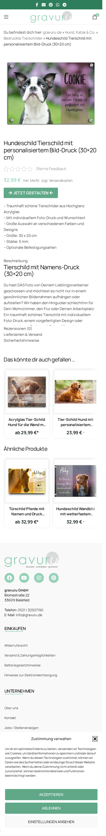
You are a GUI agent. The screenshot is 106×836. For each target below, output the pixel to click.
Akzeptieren (51, 794)
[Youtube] (24, 578)
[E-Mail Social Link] (43, 4)
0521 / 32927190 (30, 610)
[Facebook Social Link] (37, 4)
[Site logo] (51, 16)
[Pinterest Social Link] (50, 4)
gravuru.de (52, 32)
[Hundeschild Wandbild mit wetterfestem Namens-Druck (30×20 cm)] (76, 481)
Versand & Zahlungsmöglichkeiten (29, 655)
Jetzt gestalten (30, 193)
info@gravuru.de (29, 614)
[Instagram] (39, 578)
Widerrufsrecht (16, 645)
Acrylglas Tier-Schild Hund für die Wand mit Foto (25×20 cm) (27, 424)
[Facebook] (9, 578)
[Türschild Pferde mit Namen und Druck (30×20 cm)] (27, 481)
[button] (94, 738)
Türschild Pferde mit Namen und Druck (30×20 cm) (26, 514)
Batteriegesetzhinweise (22, 665)
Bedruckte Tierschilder (23, 38)
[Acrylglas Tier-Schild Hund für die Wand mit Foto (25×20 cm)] (27, 392)
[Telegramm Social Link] (64, 4)
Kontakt (10, 718)
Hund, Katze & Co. (80, 32)
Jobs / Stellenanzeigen (21, 727)
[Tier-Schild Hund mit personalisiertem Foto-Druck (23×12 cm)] (76, 392)
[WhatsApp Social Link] (57, 4)
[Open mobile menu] (6, 17)
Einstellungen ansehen (51, 821)
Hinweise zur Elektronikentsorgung (30, 675)
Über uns (11, 708)
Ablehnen (51, 808)
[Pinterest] (54, 578)
